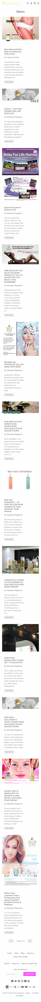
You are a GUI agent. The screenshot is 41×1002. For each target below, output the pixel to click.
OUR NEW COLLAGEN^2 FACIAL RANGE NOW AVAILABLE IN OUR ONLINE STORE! (14, 722)
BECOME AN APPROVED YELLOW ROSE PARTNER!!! (14, 364)
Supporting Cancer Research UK (12, 208)
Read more (9, 82)
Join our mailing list (20, 969)
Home (9, 953)
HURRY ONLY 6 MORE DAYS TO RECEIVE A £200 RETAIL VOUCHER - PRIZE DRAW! (13, 795)
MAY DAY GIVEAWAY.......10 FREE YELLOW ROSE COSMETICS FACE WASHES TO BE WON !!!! (13, 506)
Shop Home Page (21, 957)
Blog (22, 953)
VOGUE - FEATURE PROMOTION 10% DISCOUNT (13, 111)
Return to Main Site (29, 963)
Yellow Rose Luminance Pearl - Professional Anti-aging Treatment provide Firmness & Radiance (12, 899)
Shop (16, 953)
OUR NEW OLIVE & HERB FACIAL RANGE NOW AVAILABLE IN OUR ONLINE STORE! (13, 426)
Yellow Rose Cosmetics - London (19, 993)
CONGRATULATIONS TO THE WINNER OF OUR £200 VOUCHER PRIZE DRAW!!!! (14, 583)
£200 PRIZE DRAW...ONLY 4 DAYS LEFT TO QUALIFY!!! (14, 660)
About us (30, 953)
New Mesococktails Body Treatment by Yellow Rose (13, 51)
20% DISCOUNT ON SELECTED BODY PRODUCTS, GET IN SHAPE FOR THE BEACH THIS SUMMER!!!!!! (13, 276)
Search (7, 963)
